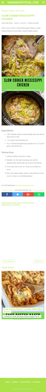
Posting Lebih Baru (8, 261)
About (8, 382)
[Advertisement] (23, 351)
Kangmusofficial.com (23, 2)
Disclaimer (36, 382)
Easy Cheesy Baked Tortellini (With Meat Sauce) (23, 310)
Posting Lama (39, 261)
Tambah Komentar (33, 23)
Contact (15, 382)
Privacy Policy (25, 382)
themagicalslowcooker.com (25, 185)
